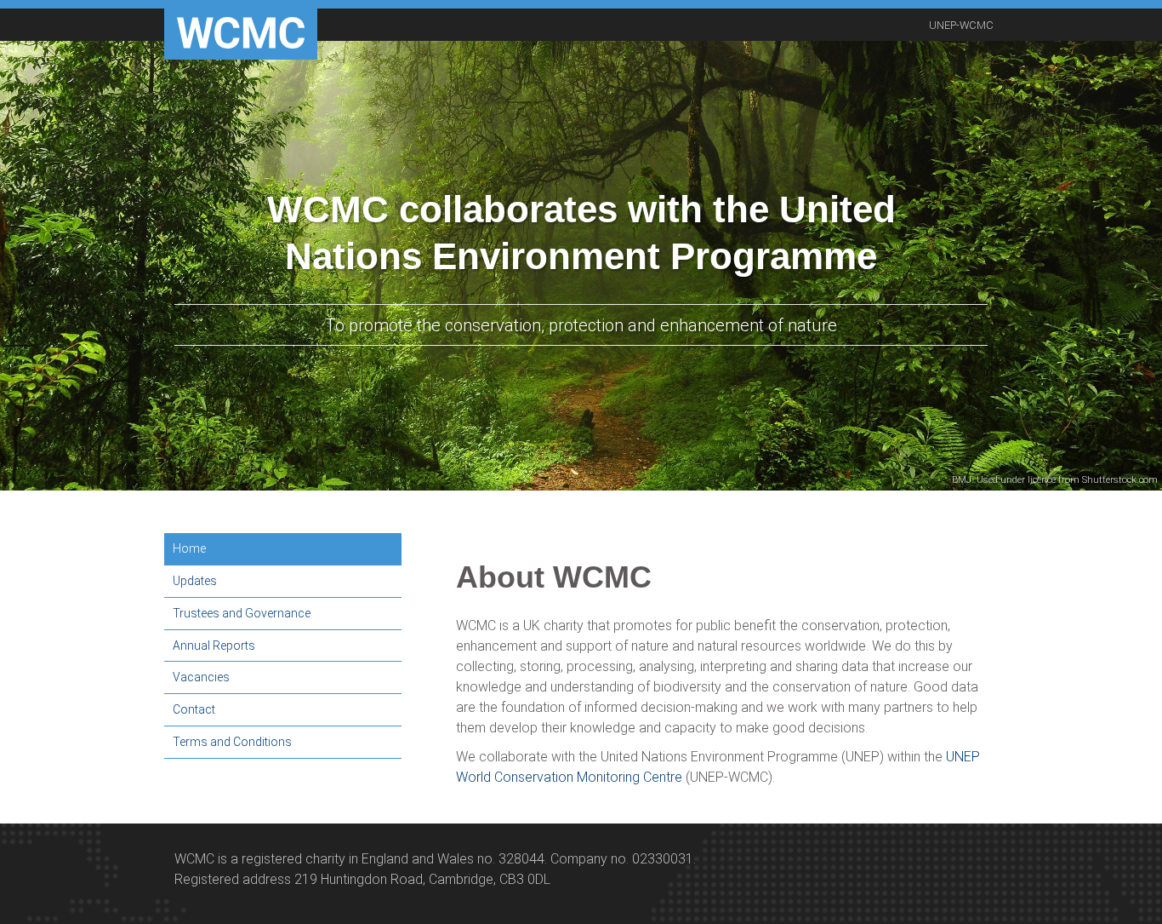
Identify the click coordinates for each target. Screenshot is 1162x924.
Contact (194, 709)
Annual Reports (214, 645)
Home (189, 548)
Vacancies (201, 677)
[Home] (240, 34)
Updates (195, 581)
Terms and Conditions (232, 742)
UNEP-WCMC (961, 25)
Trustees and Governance (241, 613)
